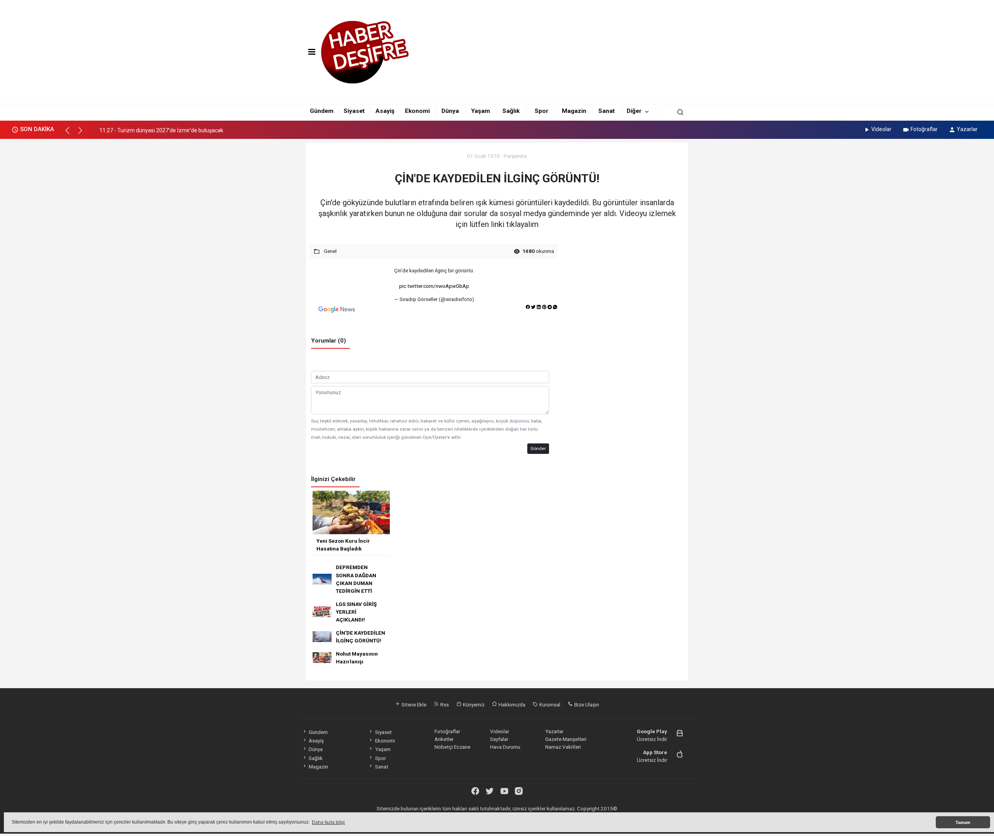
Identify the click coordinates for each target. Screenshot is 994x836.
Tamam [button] (963, 822)
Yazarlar (967, 129)
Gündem (322, 110)
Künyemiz (473, 704)
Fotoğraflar (924, 129)
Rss (444, 704)
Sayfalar (499, 739)
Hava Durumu (505, 747)
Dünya (450, 110)
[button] (71, 133)
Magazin (574, 110)
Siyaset (354, 110)
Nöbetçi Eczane (452, 747)
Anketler (444, 739)
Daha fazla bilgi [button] (328, 822)
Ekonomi (417, 110)
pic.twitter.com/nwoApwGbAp (434, 286)
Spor (541, 110)
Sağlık (511, 110)
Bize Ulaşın (586, 704)
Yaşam (480, 110)
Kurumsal (549, 704)
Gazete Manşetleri (565, 739)
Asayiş (384, 110)
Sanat (606, 110)
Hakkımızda (511, 704)
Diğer (634, 110)
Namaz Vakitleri (563, 747)
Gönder (538, 448)
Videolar (881, 129)
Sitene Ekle (413, 704)
